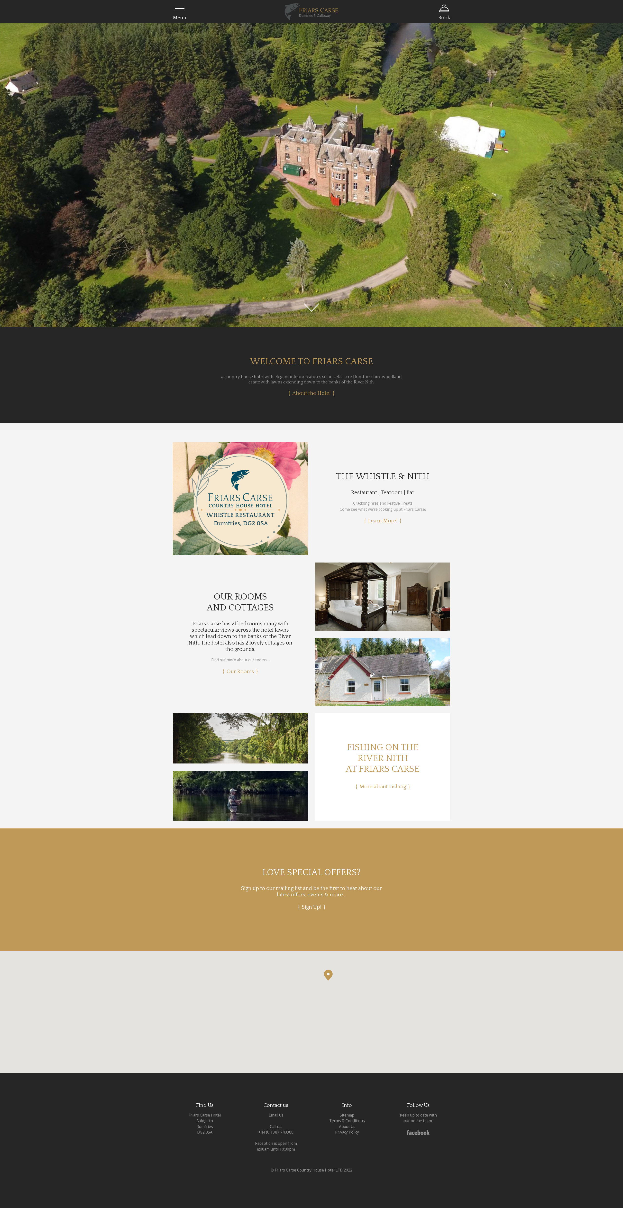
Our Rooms (240, 672)
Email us (276, 1115)
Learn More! (383, 521)
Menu (179, 17)
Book (444, 17)
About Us (347, 1126)
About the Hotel (311, 393)
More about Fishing (382, 787)
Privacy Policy (347, 1132)
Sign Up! (311, 907)
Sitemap (347, 1115)
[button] (328, 975)
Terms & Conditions (347, 1120)
